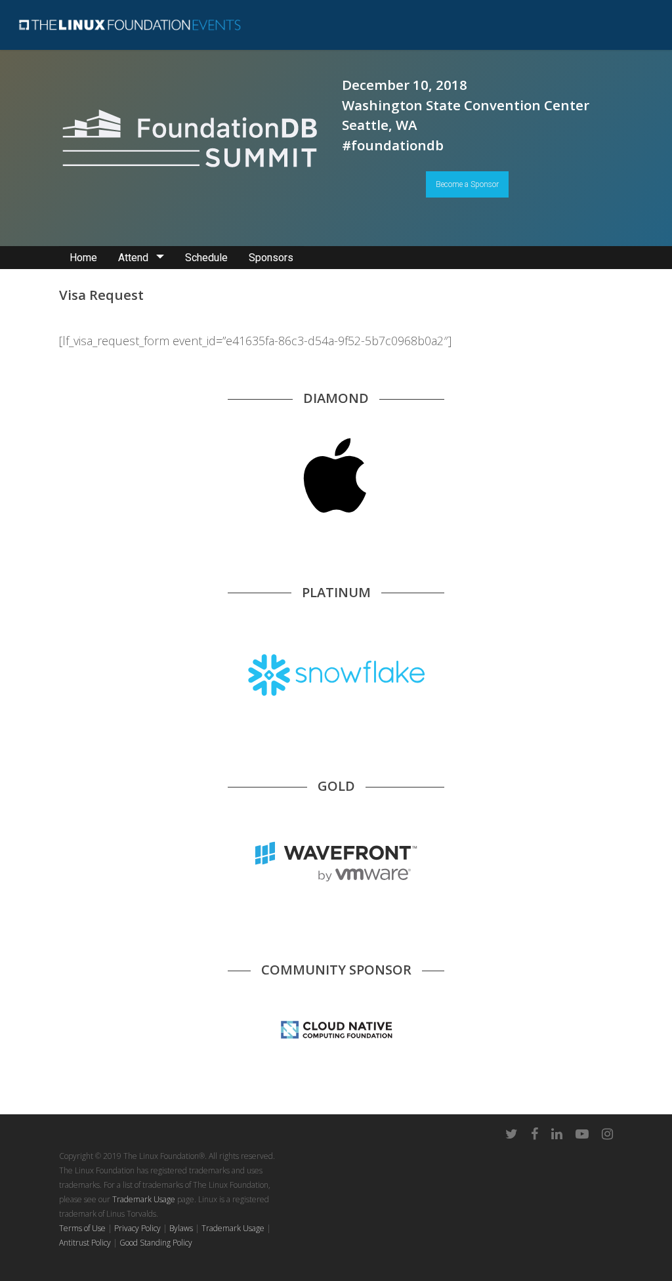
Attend (133, 257)
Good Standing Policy (155, 1242)
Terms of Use (82, 1228)
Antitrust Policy (85, 1242)
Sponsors (271, 257)
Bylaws (181, 1228)
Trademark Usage (143, 1199)
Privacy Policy (137, 1228)
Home (83, 257)
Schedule (206, 257)
